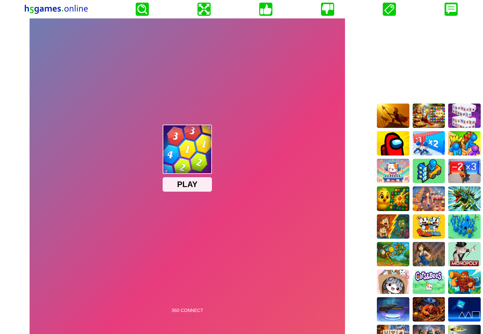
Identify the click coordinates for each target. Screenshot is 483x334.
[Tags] (389, 9)
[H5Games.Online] (56, 9)
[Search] (142, 9)
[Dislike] (327, 9)
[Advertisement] (429, 59)
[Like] (265, 9)
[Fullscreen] (204, 9)
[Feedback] (451, 9)
